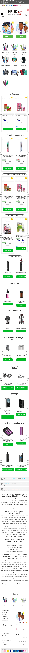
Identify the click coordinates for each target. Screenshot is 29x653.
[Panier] (26, 15)
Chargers (7, 444)
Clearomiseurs (15, 311)
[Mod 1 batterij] (21, 402)
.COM (17, 8)
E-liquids (15, 284)
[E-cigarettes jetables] (14, 600)
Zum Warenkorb (7, 129)
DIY (15, 367)
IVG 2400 (4, 644)
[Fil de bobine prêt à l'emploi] (21, 375)
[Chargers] (7, 431)
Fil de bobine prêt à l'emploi (21, 388)
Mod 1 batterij (21, 414)
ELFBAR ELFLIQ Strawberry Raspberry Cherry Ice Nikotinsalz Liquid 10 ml (7, 220)
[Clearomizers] (21, 319)
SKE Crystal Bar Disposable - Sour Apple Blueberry (7, 138)
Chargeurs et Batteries (15, 423)
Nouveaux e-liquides (15, 215)
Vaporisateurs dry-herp (7, 469)
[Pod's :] (7, 319)
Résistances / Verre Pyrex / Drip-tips (15, 339)
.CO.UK (14, 8)
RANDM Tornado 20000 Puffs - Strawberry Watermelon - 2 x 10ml (21, 98)
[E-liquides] (7, 292)
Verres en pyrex (21, 359)
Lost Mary (4, 635)
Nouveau (15, 94)
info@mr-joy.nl (21, 644)
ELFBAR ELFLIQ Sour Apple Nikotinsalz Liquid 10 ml (21, 219)
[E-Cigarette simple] (21, 265)
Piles (21, 443)
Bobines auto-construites (7, 387)
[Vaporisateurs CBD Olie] (21, 457)
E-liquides (7, 304)
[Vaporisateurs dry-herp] (7, 457)
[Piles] (21, 431)
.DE (11, 8)
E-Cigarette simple (21, 276)
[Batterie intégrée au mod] (7, 402)
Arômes (21, 305)
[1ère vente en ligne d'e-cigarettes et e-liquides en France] (14, 12)
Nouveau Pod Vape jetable (15, 174)
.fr (9, 8)
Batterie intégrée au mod (7, 416)
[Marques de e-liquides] (23, 600)
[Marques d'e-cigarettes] (5, 600)
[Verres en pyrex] (21, 348)
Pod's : (7, 331)
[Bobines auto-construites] (7, 375)
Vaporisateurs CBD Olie (21, 469)
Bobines (7, 359)
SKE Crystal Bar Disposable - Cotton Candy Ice (21, 138)
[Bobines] (7, 348)
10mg (4, 241)
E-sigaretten (15, 256)
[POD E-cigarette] (7, 265)
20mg (4, 120)
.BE (19, 8)
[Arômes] (21, 292)
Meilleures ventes (15, 135)
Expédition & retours (7, 625)
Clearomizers (21, 331)
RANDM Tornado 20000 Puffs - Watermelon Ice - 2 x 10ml (7, 98)
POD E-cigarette (7, 276)
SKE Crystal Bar (6, 633)
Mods (15, 394)
